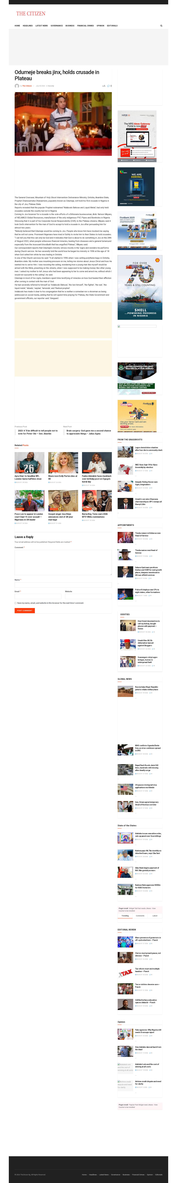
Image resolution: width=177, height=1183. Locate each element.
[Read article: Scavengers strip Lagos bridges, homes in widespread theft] (128, 661)
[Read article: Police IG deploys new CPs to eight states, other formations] (125, 594)
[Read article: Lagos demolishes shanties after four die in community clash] (125, 452)
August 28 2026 (21, 482)
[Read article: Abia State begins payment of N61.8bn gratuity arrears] (125, 872)
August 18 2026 (142, 1070)
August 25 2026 (142, 488)
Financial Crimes (85, 26)
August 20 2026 (89, 520)
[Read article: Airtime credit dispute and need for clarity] (125, 1085)
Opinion (100, 26)
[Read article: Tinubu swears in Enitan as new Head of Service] (125, 537)
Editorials (112, 26)
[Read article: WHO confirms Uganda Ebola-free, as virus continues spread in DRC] (125, 749)
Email (18, 591)
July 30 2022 (40, 86)
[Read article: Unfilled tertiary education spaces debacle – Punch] (125, 1004)
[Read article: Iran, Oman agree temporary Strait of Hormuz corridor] (125, 806)
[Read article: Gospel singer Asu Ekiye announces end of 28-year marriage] (63, 500)
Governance (57, 26)
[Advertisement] (88, 47)
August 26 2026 (55, 482)
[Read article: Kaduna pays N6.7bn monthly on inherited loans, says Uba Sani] (125, 855)
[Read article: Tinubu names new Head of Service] (125, 554)
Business (70, 26)
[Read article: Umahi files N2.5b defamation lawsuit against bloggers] (128, 644)
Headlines (28, 26)
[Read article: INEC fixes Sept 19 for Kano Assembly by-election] (125, 469)
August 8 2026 (141, 578)
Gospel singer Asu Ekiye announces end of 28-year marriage (60, 517)
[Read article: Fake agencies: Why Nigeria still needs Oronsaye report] (125, 1034)
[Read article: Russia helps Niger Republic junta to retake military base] (125, 691)
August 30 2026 (142, 453)
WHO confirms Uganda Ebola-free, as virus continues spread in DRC (148, 748)
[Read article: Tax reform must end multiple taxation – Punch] (125, 973)
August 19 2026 (142, 556)
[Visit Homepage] (31, 13)
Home (17, 26)
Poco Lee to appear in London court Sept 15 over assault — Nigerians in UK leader (29, 517)
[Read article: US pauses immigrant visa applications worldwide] (125, 789)
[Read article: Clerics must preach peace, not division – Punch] (125, 957)
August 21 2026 (55, 523)
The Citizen (27, 86)
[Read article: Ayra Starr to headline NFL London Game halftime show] (29, 462)
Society (51, 86)
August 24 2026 (89, 485)
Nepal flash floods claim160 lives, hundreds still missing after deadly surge (146, 767)
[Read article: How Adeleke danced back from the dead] (125, 1051)
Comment (20, 547)
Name (18, 580)
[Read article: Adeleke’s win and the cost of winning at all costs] (125, 1068)
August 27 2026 (142, 471)
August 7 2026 (141, 595)
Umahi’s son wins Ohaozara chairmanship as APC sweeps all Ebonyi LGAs (148, 501)
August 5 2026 (141, 1087)
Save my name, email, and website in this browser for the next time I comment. (50, 603)
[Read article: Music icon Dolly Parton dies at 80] (63, 462)
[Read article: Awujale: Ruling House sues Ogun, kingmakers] (125, 486)
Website (68, 591)
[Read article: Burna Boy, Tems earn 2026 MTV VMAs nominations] (97, 500)
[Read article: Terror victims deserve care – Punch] (125, 988)
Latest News (42, 26)
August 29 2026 (142, 839)
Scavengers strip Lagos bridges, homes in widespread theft (147, 659)
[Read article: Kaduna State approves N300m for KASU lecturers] (125, 889)
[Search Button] (161, 25)
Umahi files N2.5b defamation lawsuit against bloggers (146, 643)
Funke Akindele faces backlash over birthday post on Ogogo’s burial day (96, 479)
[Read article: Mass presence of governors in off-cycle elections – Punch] (125, 942)
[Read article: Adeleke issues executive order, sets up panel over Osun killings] (125, 837)
